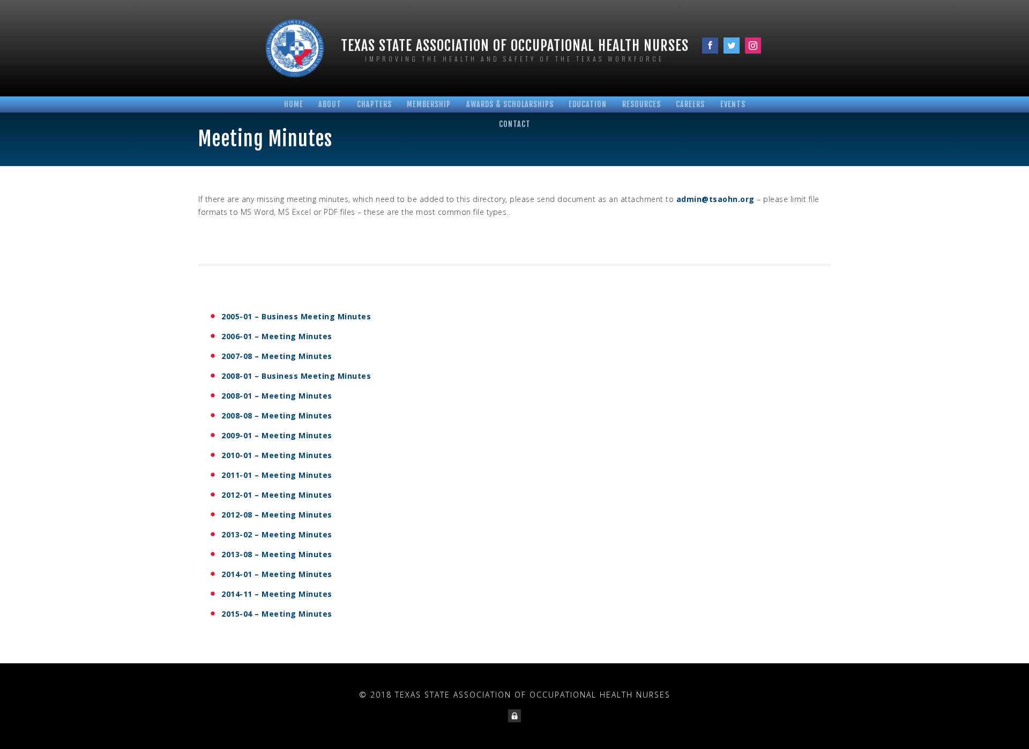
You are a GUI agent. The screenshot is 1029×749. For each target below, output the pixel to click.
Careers (690, 104)
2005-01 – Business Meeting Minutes (296, 316)
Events (732, 104)
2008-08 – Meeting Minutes (276, 415)
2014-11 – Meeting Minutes (276, 594)
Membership (429, 104)
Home (293, 104)
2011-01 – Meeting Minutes (276, 475)
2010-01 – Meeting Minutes (276, 455)
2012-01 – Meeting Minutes (276, 495)
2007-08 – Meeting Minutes (276, 356)
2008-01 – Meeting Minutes (276, 396)
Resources (641, 104)
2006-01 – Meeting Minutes (276, 336)
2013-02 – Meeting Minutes (276, 534)
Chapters (374, 104)
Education (588, 104)
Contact (515, 124)
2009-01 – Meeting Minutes (276, 435)
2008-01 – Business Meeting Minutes (296, 376)
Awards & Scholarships (510, 104)
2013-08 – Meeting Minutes (276, 554)
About (329, 104)
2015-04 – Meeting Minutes (276, 614)
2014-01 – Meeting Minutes (276, 574)
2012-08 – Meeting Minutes (276, 515)
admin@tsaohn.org (715, 199)
